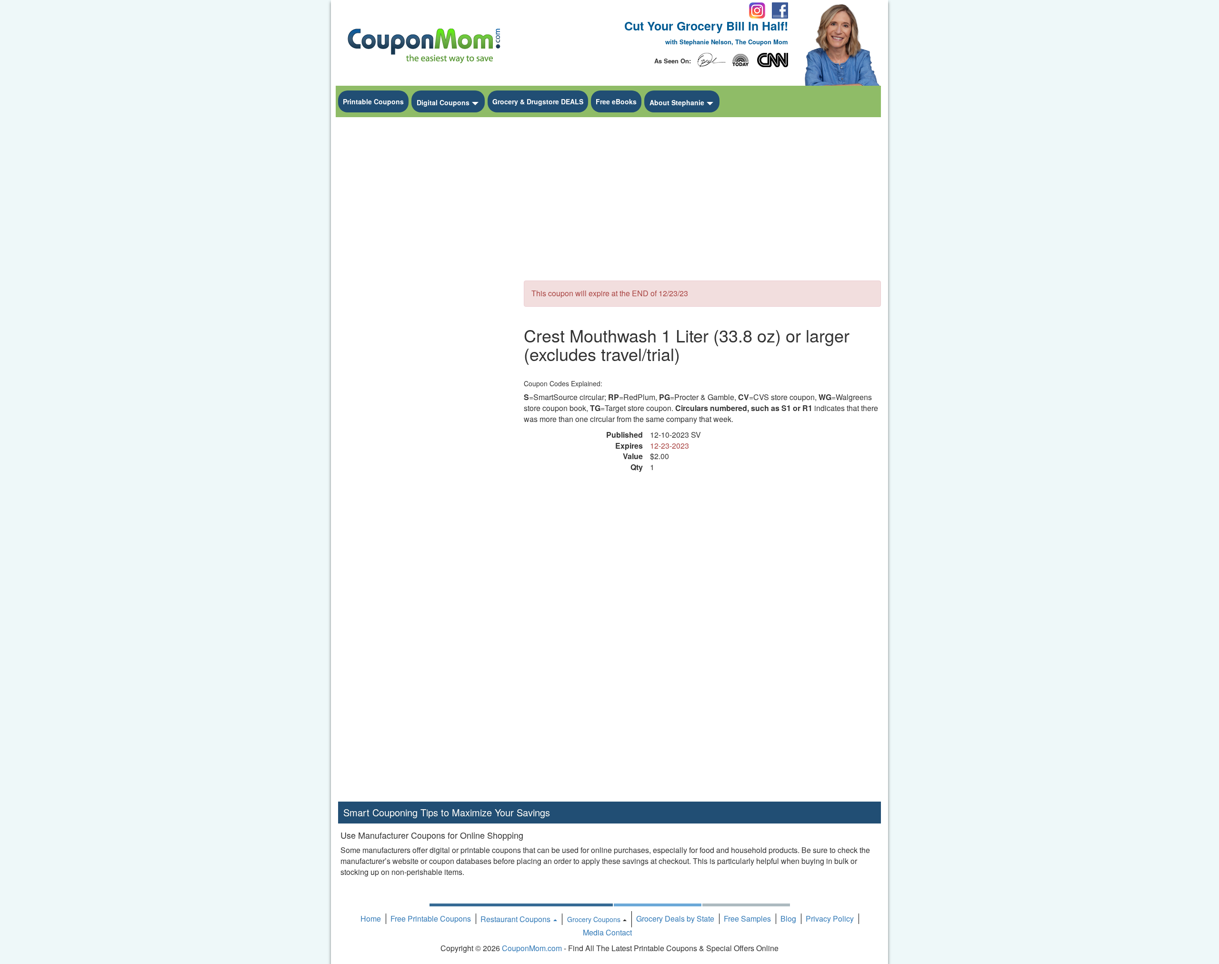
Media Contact (607, 932)
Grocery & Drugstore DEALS (537, 101)
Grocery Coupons (593, 919)
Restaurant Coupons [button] (516, 919)
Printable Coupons (373, 101)
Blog (788, 918)
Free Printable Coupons (430, 918)
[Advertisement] (423, 265)
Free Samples (747, 918)
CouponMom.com (532, 948)
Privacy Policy (830, 918)
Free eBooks (616, 101)
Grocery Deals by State (675, 918)
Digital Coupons (443, 102)
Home (370, 918)
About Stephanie (676, 102)
